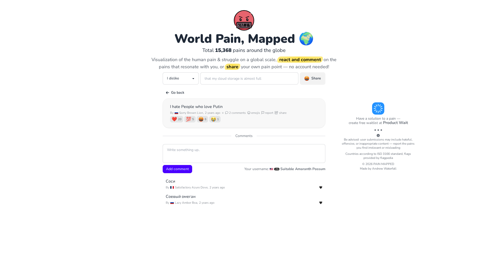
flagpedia (386, 158)
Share (316, 78)
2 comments (237, 113)
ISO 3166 (383, 154)
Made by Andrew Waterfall (378, 169)
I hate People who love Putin (196, 106)
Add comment (177, 169)
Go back (177, 92)
